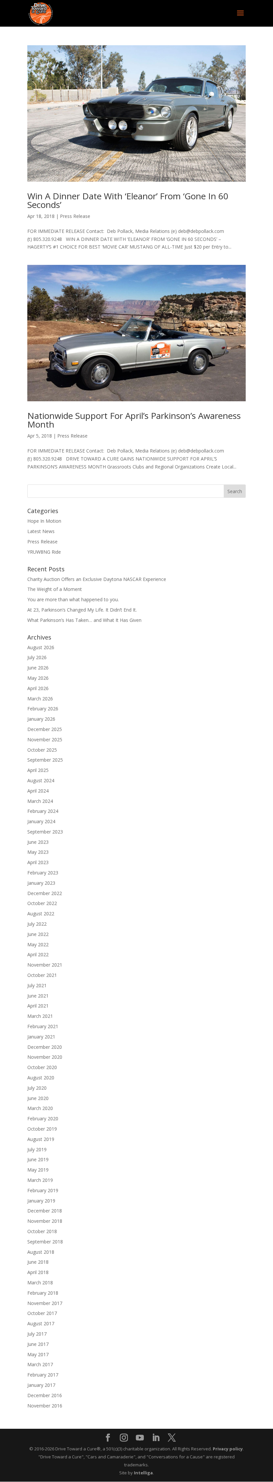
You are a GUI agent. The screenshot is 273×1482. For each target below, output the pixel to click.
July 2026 (37, 657)
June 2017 (38, 1344)
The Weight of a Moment (54, 589)
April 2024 (38, 791)
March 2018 (40, 1282)
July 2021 (37, 985)
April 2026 (38, 688)
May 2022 (38, 944)
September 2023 (45, 832)
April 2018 (38, 1272)
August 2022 (40, 913)
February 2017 (42, 1375)
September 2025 (45, 760)
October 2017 (42, 1313)
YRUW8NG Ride (44, 552)
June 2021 (38, 996)
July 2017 (37, 1334)
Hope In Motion (44, 521)
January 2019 (41, 1201)
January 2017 (41, 1385)
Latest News (41, 531)
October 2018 (42, 1231)
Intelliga (143, 1473)
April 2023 (38, 862)
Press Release (75, 216)
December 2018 (44, 1210)
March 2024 (40, 801)
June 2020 (38, 1098)
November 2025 (44, 739)
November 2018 (44, 1221)
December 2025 (44, 729)
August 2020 (40, 1077)
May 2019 (38, 1170)
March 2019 (40, 1180)
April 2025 (38, 770)
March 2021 (40, 1016)
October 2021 (42, 975)
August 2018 (40, 1252)
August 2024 (40, 780)
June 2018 (38, 1262)
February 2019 (42, 1190)
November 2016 (44, 1405)
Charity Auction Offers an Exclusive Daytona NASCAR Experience (96, 579)
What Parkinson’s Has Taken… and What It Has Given (84, 620)
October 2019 (42, 1129)
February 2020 (42, 1118)
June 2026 (38, 667)
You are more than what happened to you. (73, 599)
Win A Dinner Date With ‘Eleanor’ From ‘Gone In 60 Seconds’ (127, 200)
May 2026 (38, 678)
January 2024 (41, 821)
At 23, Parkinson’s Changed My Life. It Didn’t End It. (82, 610)
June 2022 (38, 934)
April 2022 (38, 954)
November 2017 (44, 1303)
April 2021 (38, 1006)
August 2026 (40, 647)
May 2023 (38, 852)
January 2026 (41, 719)
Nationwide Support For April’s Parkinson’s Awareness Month (134, 420)
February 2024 (42, 811)
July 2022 (37, 924)
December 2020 (44, 1047)
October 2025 (42, 750)
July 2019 (37, 1149)
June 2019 (38, 1159)
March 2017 (40, 1364)
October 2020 (42, 1067)
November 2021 (44, 965)
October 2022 (42, 903)
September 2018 (45, 1241)
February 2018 (42, 1293)
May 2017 (38, 1354)
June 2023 (38, 842)
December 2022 (44, 893)
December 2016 (44, 1395)
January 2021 (41, 1036)
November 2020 (44, 1057)
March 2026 (40, 698)
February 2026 (42, 708)
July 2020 (37, 1088)
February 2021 (42, 1026)
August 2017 (40, 1323)
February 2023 (42, 872)
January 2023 (41, 883)
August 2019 (40, 1139)
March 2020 (40, 1108)
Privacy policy (228, 1449)
